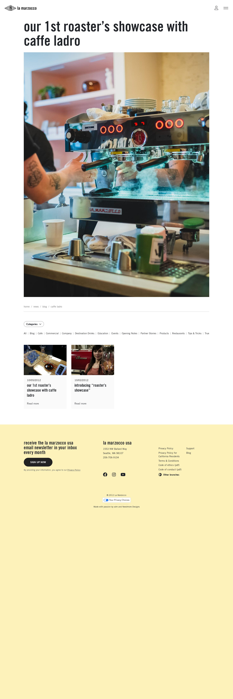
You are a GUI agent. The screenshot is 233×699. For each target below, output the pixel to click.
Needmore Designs (131, 507)
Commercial (52, 333)
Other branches (171, 474)
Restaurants (178, 333)
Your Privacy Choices (119, 500)
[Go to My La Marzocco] (216, 8)
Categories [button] (32, 324)
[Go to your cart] (207, 7)
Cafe (40, 333)
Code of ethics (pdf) (169, 465)
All (25, 333)
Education (103, 333)
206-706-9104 (111, 457)
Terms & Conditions (169, 460)
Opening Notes (129, 333)
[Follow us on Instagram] (114, 474)
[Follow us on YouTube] (123, 474)
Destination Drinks (84, 333)
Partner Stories (148, 333)
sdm (116, 507)
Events (114, 333)
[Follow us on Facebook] (105, 474)
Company (67, 333)
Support (190, 448)
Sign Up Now (38, 462)
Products (164, 333)
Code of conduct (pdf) (170, 469)
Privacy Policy (73, 470)
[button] (225, 7)
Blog (32, 333)
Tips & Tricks (194, 333)
